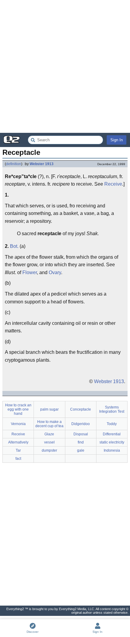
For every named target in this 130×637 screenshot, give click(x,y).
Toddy (112, 424)
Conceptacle (80, 409)
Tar (18, 450)
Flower (29, 272)
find (81, 442)
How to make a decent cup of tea (49, 424)
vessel (49, 442)
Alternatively (18, 442)
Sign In (116, 140)
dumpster (49, 450)
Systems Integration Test (111, 409)
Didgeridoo (80, 424)
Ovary (55, 272)
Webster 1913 (42, 164)
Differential (112, 434)
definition (13, 164)
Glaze (49, 434)
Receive (113, 184)
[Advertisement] (65, 66)
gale (80, 450)
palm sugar (49, 409)
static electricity (111, 442)
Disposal (80, 434)
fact (18, 458)
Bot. (14, 246)
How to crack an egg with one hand (18, 409)
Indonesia (112, 450)
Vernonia (18, 424)
